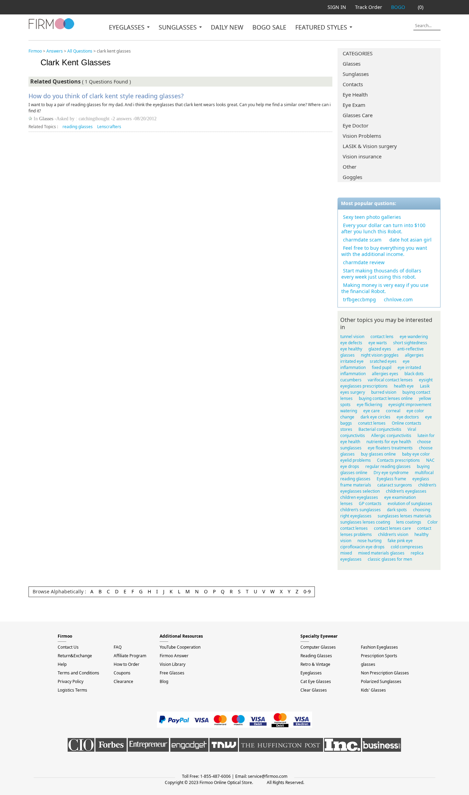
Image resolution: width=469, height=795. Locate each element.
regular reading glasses (388, 466)
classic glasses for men (390, 559)
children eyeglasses (359, 497)
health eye (404, 386)
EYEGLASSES (127, 27)
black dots (414, 374)
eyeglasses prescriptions (364, 386)
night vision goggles (380, 355)
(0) (420, 7)
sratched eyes (383, 361)
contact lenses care (392, 528)
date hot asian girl (410, 239)
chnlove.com (398, 299)
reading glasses (77, 127)
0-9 (307, 591)
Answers (54, 51)
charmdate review (364, 262)
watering (348, 411)
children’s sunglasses (360, 510)
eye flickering (369, 404)
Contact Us (68, 647)
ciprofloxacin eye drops (362, 547)
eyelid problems (355, 460)
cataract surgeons (394, 485)
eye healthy (351, 349)
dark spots (397, 510)
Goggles (352, 176)
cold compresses (407, 547)
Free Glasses (172, 673)
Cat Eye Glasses (315, 681)
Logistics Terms (72, 690)
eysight (426, 380)
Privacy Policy (70, 681)
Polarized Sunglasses (381, 681)
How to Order (126, 664)
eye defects (351, 343)
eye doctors (408, 417)
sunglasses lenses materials (405, 516)
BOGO (398, 7)
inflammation (353, 374)
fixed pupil (381, 367)
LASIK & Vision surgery (370, 146)
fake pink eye (400, 541)
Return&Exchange (75, 656)
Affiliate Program (130, 656)
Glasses (352, 63)
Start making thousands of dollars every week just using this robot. (381, 273)
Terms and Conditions (78, 673)
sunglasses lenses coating (365, 522)
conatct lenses (372, 423)
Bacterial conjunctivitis (379, 429)
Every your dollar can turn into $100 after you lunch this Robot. (383, 228)
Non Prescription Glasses (385, 673)
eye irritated (409, 367)
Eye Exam (354, 104)
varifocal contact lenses (390, 380)
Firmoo (35, 51)
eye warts (377, 343)
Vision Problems (362, 135)
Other (349, 166)
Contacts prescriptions (398, 460)
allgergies (414, 355)
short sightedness (410, 343)
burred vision (383, 392)
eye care (371, 411)
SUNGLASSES (178, 27)
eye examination (400, 497)
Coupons (122, 673)
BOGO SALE (269, 27)
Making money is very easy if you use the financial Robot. (384, 288)
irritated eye (352, 361)
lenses (346, 503)
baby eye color (416, 454)
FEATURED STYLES (322, 27)
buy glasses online (378, 454)
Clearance (123, 681)
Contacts (353, 84)
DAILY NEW (227, 27)
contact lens (381, 336)
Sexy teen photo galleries (372, 217)
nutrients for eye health (388, 442)
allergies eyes (385, 374)
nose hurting (369, 541)
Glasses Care (358, 115)
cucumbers (351, 380)
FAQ (118, 647)
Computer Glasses (318, 647)
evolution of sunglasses (410, 503)
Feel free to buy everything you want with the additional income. (384, 251)
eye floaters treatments (390, 448)
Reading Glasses (316, 656)
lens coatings (408, 522)
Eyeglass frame (391, 479)
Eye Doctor (355, 125)
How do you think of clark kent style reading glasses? (106, 96)
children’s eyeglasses (406, 491)
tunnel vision (352, 336)
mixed (346, 553)
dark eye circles (375, 417)
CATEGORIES (358, 53)
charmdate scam (362, 239)
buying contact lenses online (386, 398)
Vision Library (172, 664)
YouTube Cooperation (180, 647)
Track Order (368, 7)
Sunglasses (356, 73)
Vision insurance (362, 156)
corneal (393, 411)
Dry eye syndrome (391, 472)
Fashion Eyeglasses (379, 647)
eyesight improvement (409, 404)
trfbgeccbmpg (359, 299)
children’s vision (393, 534)
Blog (164, 681)
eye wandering (414, 336)
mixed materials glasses (381, 553)
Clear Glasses (313, 690)
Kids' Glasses (373, 690)
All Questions (79, 51)
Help (62, 664)
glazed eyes (379, 349)
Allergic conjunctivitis (391, 435)
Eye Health (355, 94)
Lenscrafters (109, 127)
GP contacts (370, 503)
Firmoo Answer (174, 656)
